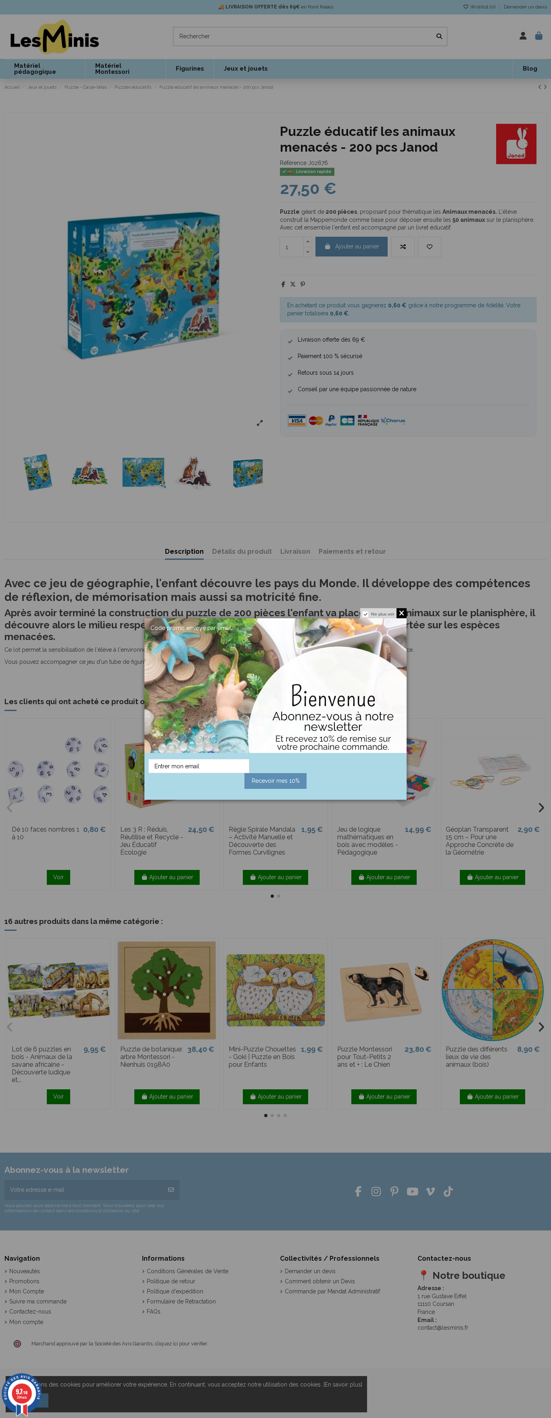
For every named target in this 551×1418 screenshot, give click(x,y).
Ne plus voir (382, 614)
